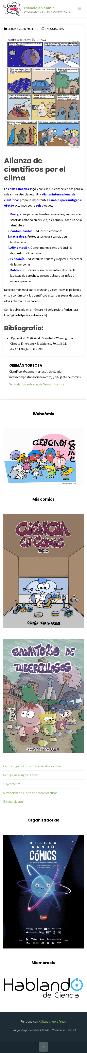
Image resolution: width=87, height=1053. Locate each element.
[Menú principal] (79, 8)
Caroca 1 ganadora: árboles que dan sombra (32, 766)
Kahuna (43, 1021)
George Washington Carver (20, 775)
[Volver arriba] (43, 1047)
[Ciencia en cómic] (12, 9)
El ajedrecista (11, 784)
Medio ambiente (28, 29)
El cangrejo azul (13, 801)
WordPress (59, 1021)
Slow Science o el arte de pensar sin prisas (30, 793)
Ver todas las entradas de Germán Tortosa (36, 384)
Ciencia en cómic (39, 8)
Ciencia (11, 29)
